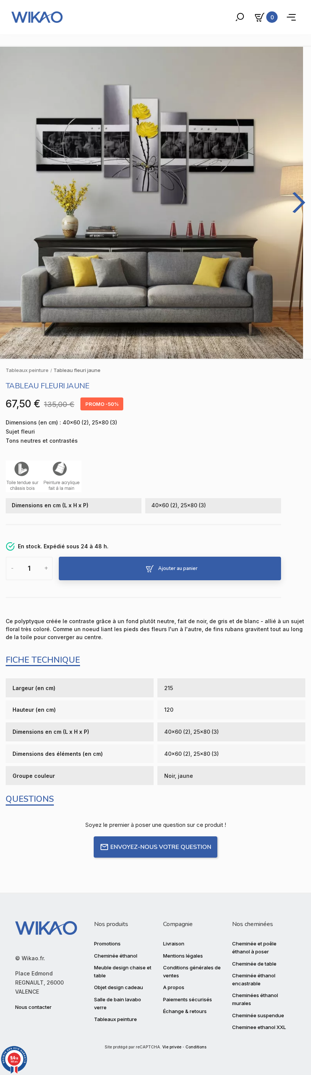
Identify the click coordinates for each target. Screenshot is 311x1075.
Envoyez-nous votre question (160, 847)
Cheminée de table (254, 964)
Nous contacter (33, 1007)
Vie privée (171, 1047)
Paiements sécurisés (187, 999)
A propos (173, 987)
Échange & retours (185, 1011)
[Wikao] (37, 17)
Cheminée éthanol (115, 956)
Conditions (195, 1047)
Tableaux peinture (115, 1019)
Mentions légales (183, 956)
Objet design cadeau (118, 987)
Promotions (107, 943)
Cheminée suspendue (258, 1015)
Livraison (173, 943)
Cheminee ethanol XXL (259, 1027)
